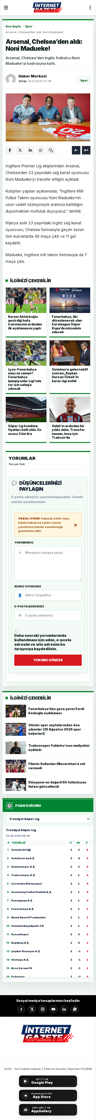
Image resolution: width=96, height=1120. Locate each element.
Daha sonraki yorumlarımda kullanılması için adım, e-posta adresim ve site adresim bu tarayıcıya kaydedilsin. (42, 642)
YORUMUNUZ (23, 542)
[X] (32, 1009)
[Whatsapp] (75, 1009)
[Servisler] (90, 7)
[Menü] (6, 7)
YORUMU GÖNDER (48, 660)
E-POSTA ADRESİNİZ (29, 606)
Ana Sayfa (13, 26)
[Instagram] (42, 1009)
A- (76, 150)
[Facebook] (21, 1009)
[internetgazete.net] (48, 8)
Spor (28, 26)
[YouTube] (53, 1009)
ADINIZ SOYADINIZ (27, 586)
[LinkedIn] (64, 1009)
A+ (86, 150)
